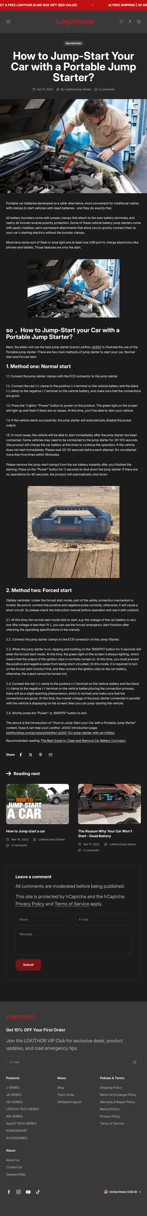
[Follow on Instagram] (18, 1192)
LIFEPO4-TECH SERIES (22, 1109)
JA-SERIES (13, 1095)
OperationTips (73, 43)
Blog (60, 1087)
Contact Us (14, 1167)
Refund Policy (110, 1109)
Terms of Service (72, 904)
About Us (12, 1160)
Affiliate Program (69, 1102)
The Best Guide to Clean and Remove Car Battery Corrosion (83, 740)
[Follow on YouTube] (28, 1192)
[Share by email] (50, 755)
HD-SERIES (14, 1102)
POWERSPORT (16, 1131)
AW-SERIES (14, 1116)
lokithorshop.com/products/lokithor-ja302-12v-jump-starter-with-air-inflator (60, 733)
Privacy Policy (30, 904)
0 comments (106, 89)
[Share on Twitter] (30, 755)
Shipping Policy (111, 1087)
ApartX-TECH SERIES (21, 1123)
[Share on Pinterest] (40, 755)
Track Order (65, 1095)
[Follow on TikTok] (38, 1192)
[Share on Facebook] (20, 755)
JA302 (96, 347)
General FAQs (15, 1174)
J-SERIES (13, 1087)
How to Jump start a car (25, 831)
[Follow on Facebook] (8, 1192)
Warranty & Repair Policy (117, 1102)
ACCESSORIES (16, 1138)
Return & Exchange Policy (118, 1095)
